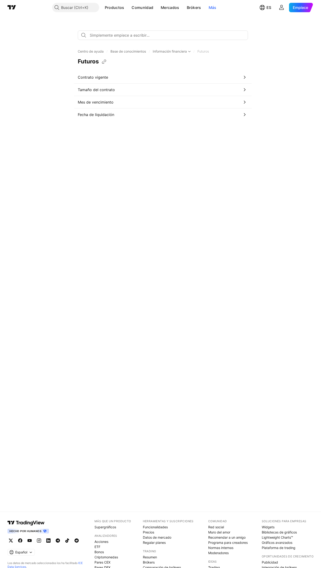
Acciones (101, 542)
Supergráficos (105, 527)
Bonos (99, 552)
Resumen (150, 557)
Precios (148, 532)
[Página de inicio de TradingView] (12, 7)
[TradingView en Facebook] (20, 540)
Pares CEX (102, 562)
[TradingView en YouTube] (29, 540)
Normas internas (220, 548)
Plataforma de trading (278, 548)
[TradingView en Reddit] (76, 540)
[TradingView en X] (11, 540)
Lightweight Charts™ (277, 537)
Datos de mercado (157, 537)
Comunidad (142, 7)
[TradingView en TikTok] (67, 540)
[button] (127, 7)
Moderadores (218, 553)
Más (212, 7)
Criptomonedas (106, 557)
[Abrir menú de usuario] (281, 7)
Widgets (268, 527)
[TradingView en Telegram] (58, 540)
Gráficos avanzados (277, 543)
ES (268, 7)
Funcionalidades (155, 527)
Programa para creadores (228, 543)
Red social (216, 527)
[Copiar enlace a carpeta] (104, 61)
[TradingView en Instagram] (39, 540)
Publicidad (270, 562)
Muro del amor (219, 532)
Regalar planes (154, 543)
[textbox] (164, 35)
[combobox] (163, 35)
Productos (114, 7)
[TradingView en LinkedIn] (48, 540)
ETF (97, 547)
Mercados (170, 7)
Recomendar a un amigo (227, 537)
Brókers (194, 7)
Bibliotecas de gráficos (279, 532)
